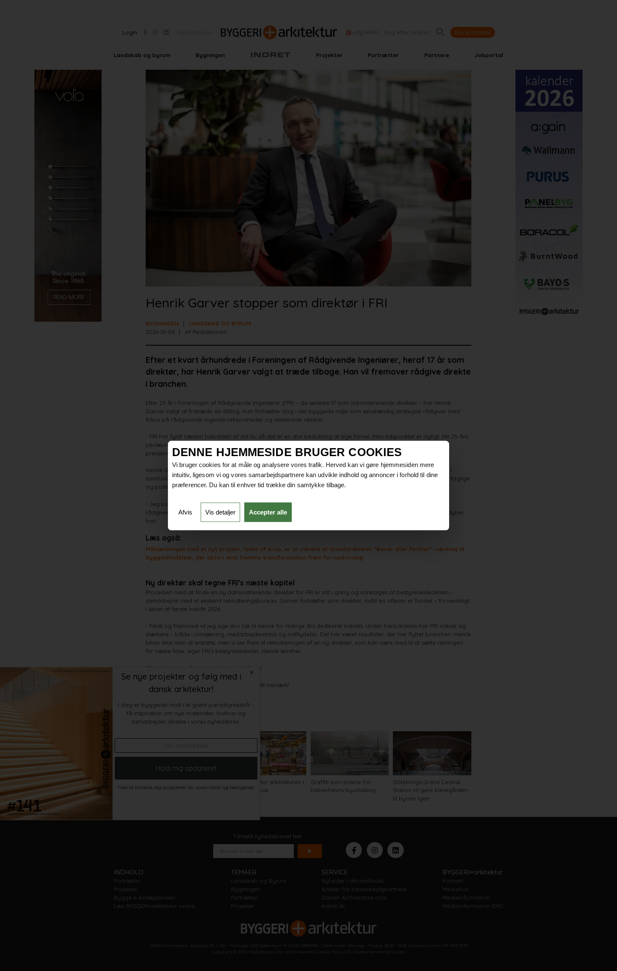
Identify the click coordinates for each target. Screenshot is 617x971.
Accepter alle (268, 511)
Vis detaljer (220, 511)
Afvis (185, 511)
